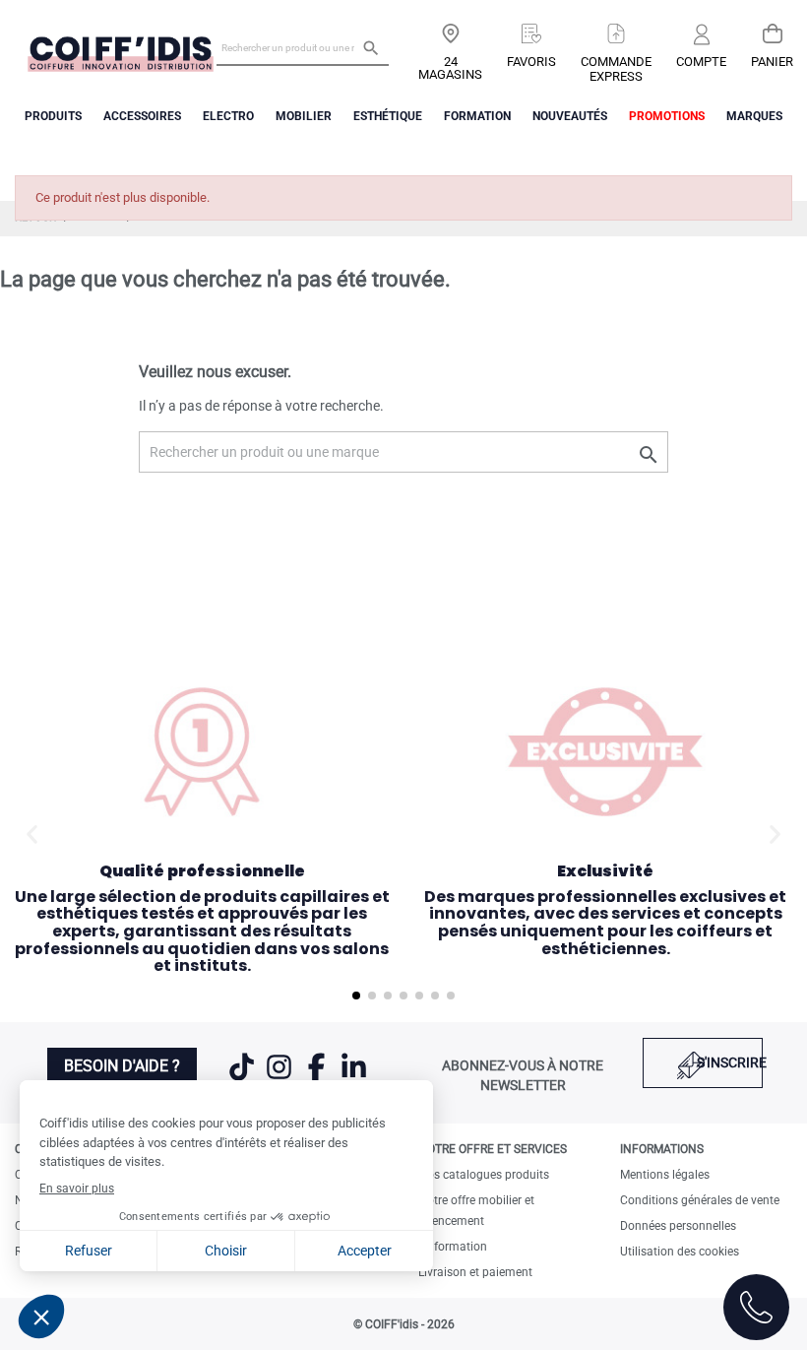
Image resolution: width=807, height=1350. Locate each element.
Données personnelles (678, 1226)
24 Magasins (450, 68)
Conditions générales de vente (699, 1200)
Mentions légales (665, 1175)
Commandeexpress (616, 69)
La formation (452, 1247)
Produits (53, 116)
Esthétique (387, 116)
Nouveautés (569, 116)
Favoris (531, 61)
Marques (754, 116)
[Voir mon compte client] (701, 36)
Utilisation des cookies (679, 1251)
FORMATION (477, 116)
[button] (32, 833)
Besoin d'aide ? (122, 1066)
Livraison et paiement (475, 1272)
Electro (228, 116)
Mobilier (304, 116)
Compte (701, 61)
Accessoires (142, 116)
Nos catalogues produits (483, 1175)
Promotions (667, 116)
